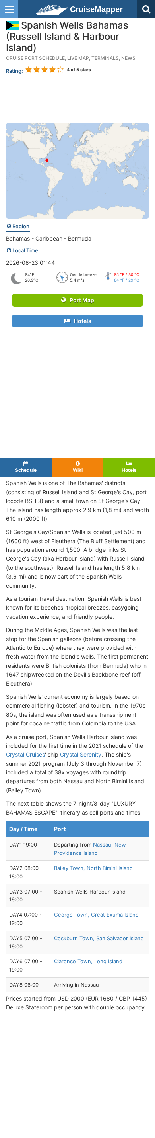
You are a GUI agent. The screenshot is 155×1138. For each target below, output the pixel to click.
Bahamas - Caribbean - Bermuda (48, 238)
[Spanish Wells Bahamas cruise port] (77, 170)
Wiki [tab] (78, 470)
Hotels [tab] (129, 470)
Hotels (80, 320)
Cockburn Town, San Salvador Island (99, 938)
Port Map (80, 300)
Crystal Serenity (80, 754)
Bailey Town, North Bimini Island (93, 868)
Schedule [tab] (26, 470)
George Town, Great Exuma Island (96, 914)
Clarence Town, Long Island (88, 961)
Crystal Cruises (25, 754)
